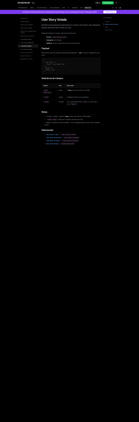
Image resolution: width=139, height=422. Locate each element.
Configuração (25, 21)
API (81, 7)
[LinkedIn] (120, 7)
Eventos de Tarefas (26, 24)
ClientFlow (75, 7)
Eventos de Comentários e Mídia (28, 32)
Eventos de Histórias (27, 36)
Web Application (22, 7)
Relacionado (108, 30)
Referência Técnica (26, 59)
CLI (69, 7)
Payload (107, 21)
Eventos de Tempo (26, 28)
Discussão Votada (52, 144)
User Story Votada (26, 46)
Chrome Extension (55, 7)
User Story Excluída (26, 49)
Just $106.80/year (110, 12)
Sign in (98, 3)
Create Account (108, 3)
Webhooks (88, 7)
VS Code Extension (41, 7)
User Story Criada (26, 39)
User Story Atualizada (27, 42)
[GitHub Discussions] (112, 7)
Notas (106, 27)
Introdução (24, 18)
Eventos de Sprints (26, 52)
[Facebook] (116, 7)
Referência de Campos (111, 24)
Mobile (32, 7)
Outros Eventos (25, 56)
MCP (63, 7)
